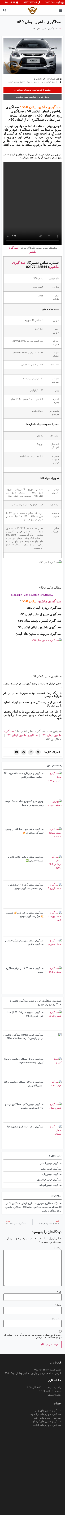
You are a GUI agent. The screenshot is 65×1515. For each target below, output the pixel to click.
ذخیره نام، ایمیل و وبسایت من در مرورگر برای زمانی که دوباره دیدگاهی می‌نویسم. (33, 1336)
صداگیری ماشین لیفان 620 (22, 735)
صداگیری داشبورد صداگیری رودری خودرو (24, 82)
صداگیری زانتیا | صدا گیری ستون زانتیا (25, 1126)
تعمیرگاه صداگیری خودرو (50, 1203)
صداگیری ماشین (50, 601)
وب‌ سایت (56, 1318)
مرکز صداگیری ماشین (51, 1210)
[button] (60, 10)
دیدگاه (58, 1248)
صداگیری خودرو (50, 1207)
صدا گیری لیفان (29, 1203)
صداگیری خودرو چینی (50, 82)
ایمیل (58, 1305)
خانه (60, 28)
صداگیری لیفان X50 (32, 1207)
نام (59, 1292)
